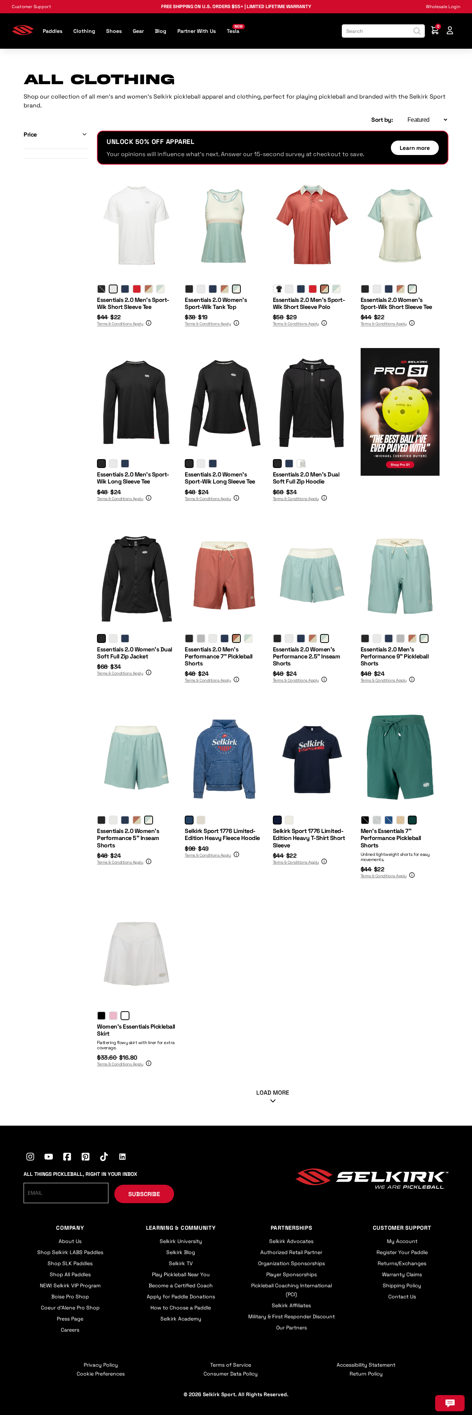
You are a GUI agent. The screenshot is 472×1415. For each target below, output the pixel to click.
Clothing (84, 31)
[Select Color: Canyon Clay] (148, 289)
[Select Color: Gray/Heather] (300, 463)
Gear (138, 31)
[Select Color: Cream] (201, 820)
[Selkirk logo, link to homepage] (23, 33)
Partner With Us (196, 31)
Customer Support (31, 7)
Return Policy (366, 1373)
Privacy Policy (101, 1364)
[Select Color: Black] (101, 289)
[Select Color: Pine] (412, 820)
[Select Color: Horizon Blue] (160, 289)
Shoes (114, 31)
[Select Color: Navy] (125, 289)
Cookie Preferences (101, 1373)
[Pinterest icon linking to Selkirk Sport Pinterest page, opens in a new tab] (85, 1157)
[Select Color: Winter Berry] (113, 1015)
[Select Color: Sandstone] (400, 820)
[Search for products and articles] (417, 31)
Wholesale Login (443, 7)
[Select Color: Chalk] (125, 1015)
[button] (56, 134)
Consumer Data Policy (231, 1373)
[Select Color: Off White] (289, 820)
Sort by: (382, 120)
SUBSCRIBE (144, 1194)
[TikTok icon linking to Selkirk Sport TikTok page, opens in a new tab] (104, 1157)
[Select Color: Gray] (201, 638)
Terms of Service (230, 1364)
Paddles (52, 31)
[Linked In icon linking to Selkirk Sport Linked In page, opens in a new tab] (122, 1157)
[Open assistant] (450, 1403)
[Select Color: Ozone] (376, 820)
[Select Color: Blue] (189, 820)
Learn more (415, 147)
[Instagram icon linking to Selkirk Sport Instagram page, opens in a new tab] (30, 1157)
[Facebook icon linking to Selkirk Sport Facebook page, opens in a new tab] (67, 1157)
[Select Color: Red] (136, 289)
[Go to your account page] (449, 31)
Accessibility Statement (366, 1364)
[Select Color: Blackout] (365, 820)
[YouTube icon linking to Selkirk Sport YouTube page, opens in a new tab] (48, 1157)
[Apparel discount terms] (148, 324)
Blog (160, 31)
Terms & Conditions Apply (120, 324)
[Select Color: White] (113, 289)
